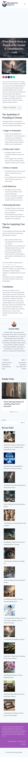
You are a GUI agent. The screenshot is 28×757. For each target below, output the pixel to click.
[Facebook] (6, 77)
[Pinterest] (3, 77)
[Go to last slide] (4, 396)
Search (4, 420)
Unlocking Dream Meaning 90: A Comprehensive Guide (7, 364)
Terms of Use (21, 741)
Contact (23, 744)
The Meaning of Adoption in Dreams (14, 639)
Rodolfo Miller (8, 56)
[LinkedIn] (11, 77)
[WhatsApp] (14, 77)
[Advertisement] (14, 23)
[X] (9, 77)
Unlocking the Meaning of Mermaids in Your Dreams (21, 364)
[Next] (23, 396)
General (14, 38)
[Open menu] (24, 4)
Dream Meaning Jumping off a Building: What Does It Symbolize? (14, 404)
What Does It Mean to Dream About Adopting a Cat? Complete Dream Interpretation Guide (14, 447)
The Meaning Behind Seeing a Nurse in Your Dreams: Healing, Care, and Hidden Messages (15, 620)
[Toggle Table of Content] (18, 107)
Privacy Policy (12, 741)
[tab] (12, 411)
